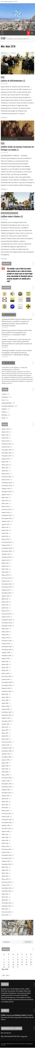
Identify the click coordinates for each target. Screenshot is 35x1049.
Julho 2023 (5, 527)
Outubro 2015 (6, 790)
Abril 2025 (5, 471)
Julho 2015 (5, 798)
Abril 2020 (5, 634)
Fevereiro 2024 (6, 509)
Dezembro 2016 (6, 748)
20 (31, 962)
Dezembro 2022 (7, 548)
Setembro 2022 (6, 557)
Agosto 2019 (5, 658)
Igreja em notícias (10, 314)
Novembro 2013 (6, 858)
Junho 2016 (5, 766)
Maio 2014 (5, 840)
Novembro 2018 (7, 685)
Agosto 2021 (5, 596)
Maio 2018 (5, 700)
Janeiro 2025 (6, 479)
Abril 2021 (5, 608)
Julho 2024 (5, 497)
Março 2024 (5, 506)
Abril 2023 (5, 536)
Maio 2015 (5, 804)
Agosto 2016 (5, 760)
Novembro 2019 (7, 649)
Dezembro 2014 (6, 819)
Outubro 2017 (6, 718)
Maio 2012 (5, 897)
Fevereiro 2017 (6, 742)
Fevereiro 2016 (6, 778)
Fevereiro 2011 (6, 912)
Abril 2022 (5, 572)
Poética (4, 412)
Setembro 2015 (6, 793)
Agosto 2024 (6, 494)
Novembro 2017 (6, 715)
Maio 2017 (5, 733)
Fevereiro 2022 (6, 578)
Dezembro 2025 (7, 450)
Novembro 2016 (6, 751)
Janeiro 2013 (6, 885)
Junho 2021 (5, 602)
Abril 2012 (5, 900)
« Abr (3, 975)
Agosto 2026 (6, 429)
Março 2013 (5, 879)
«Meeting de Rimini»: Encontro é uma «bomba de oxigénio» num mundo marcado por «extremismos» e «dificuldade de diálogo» (17, 353)
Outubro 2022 (6, 554)
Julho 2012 (5, 894)
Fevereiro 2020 (6, 640)
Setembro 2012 (6, 891)
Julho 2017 (5, 727)
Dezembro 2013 (6, 855)
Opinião (4, 409)
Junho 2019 (5, 664)
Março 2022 (5, 575)
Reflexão (4, 415)
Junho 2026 (5, 432)
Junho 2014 (5, 837)
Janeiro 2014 (6, 852)
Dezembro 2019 (7, 646)
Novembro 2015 (6, 787)
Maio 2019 (5, 667)
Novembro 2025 (7, 453)
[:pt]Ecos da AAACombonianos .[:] (13, 80)
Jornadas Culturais (12, 213)
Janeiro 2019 (6, 679)
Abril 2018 (5, 703)
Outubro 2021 (6, 590)
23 (13, 964)
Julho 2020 (5, 629)
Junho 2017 (5, 730)
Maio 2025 (5, 468)
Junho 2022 (5, 566)
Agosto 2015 (5, 795)
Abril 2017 (5, 736)
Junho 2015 (5, 801)
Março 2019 (5, 673)
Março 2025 (5, 473)
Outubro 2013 (6, 861)
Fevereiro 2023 (6, 542)
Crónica (4, 394)
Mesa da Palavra (9, 363)
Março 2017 (5, 739)
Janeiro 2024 (6, 512)
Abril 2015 (5, 807)
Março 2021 (5, 611)
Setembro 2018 (6, 691)
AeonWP (3, 1045)
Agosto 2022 (6, 560)
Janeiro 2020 (6, 643)
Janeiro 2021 (6, 617)
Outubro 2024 (6, 488)
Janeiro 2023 (6, 545)
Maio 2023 (5, 533)
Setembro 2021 (6, 593)
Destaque (4, 213)
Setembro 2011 (6, 906)
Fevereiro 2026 (6, 444)
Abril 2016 (5, 772)
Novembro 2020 (7, 623)
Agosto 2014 (5, 831)
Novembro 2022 (7, 551)
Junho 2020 (5, 632)
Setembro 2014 (6, 828)
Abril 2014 (5, 843)
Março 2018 (5, 706)
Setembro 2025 (6, 456)
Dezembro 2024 (7, 482)
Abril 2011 (5, 909)
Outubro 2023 (6, 521)
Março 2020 (5, 638)
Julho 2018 (5, 694)
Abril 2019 (5, 670)
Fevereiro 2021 (6, 614)
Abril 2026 (5, 438)
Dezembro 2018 (7, 682)
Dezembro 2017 (6, 712)
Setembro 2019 (6, 655)
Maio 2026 (5, 435)
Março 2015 (5, 810)
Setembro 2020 (6, 626)
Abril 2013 (5, 876)
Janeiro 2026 (6, 447)
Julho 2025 (5, 462)
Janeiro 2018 (6, 709)
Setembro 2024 (6, 491)
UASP (17, 20)
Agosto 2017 (5, 724)
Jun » (7, 975)
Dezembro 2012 (7, 888)
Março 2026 (5, 441)
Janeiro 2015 (6, 816)
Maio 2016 (5, 769)
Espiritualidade (7, 403)
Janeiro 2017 (6, 745)
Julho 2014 (5, 834)
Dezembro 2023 (7, 515)
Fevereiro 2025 (6, 477)
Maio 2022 (5, 569)
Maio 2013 (5, 873)
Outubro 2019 (6, 652)
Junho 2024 (5, 500)
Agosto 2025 (6, 459)
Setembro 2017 (6, 721)
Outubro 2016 (6, 754)
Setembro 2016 (6, 757)
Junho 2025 (5, 465)
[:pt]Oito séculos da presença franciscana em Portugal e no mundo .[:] (17, 148)
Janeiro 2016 (6, 781)
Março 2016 (5, 775)
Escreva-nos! (10, 1015)
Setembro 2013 (6, 864)
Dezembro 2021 (7, 584)
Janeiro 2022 (6, 581)
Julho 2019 (5, 661)
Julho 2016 (5, 763)
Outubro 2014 (6, 825)
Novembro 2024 (7, 485)
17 (17, 962)
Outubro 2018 (6, 688)
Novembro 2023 (7, 518)
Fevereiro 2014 (6, 849)
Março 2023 (5, 539)
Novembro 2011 (6, 903)
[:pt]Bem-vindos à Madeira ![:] (12, 216)
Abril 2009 (5, 915)
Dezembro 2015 (6, 784)
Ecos (3, 77)
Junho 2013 (5, 870)
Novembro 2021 (7, 587)
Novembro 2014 (6, 822)
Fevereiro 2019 (6, 676)
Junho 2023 (5, 530)
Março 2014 (5, 846)
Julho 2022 (5, 563)
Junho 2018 (5, 697)
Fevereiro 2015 (6, 813)
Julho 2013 (5, 867)
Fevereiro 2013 (6, 882)
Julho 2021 (5, 599)
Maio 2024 (5, 503)
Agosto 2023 (6, 524)
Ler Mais (4, 117)
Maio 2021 (5, 605)
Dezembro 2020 (7, 620)
